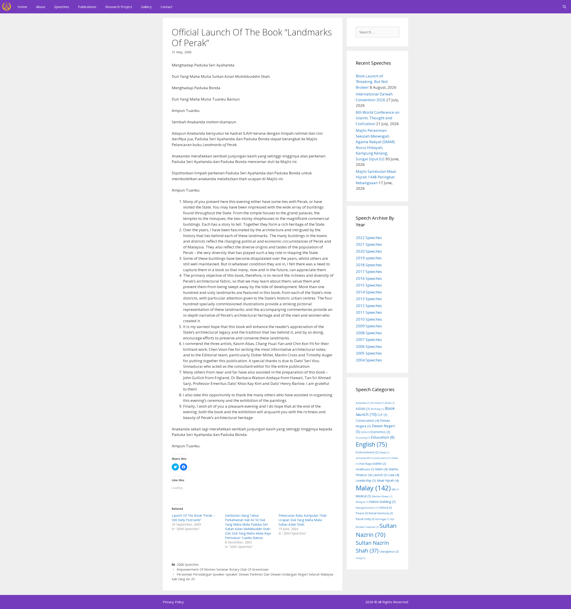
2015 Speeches (369, 285)
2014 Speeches (369, 292)
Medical (363, 496)
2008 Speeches (369, 332)
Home (22, 6)
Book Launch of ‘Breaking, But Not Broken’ (372, 81)
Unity (360, 558)
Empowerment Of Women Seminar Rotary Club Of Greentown (223, 569)
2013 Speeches (369, 298)
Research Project (118, 6)
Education (383, 437)
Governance (382, 458)
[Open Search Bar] (564, 6)
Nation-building (382, 502)
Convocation (367, 420)
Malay (373, 487)
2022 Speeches (369, 237)
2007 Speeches (369, 339)
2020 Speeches (369, 251)
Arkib (390, 403)
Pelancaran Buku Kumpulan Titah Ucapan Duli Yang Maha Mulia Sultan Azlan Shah (303, 519)
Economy (363, 437)
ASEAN (363, 409)
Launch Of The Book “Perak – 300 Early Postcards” (193, 517)
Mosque (362, 502)
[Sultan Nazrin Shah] (6, 6)
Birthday (377, 409)
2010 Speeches (369, 319)
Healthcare (365, 469)
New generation (367, 507)
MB (395, 489)
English (371, 444)
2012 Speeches (369, 305)
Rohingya (382, 519)
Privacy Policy (173, 602)
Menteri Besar (382, 496)
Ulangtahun (389, 551)
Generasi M (364, 458)
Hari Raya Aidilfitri (372, 464)
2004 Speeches (369, 360)
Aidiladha (363, 403)
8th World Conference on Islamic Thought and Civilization (377, 118)
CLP (382, 415)
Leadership (366, 480)
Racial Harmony (381, 513)
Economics (380, 432)
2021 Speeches (369, 244)
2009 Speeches (369, 325)
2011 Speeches (369, 312)
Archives (377, 403)
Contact (166, 6)
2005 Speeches (369, 353)
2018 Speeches (369, 264)
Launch (380, 475)
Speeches (61, 6)
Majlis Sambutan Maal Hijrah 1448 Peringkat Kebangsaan (376, 177)
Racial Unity (365, 519)
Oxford (385, 508)
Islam (381, 469)
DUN (365, 432)
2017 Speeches (369, 271)
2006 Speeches (188, 564)
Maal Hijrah (388, 480)
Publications (87, 6)
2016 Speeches (369, 278)
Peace (362, 513)
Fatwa (384, 452)
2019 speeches (369, 257)
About (40, 6)
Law (393, 475)
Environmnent (367, 452)
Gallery (146, 6)
